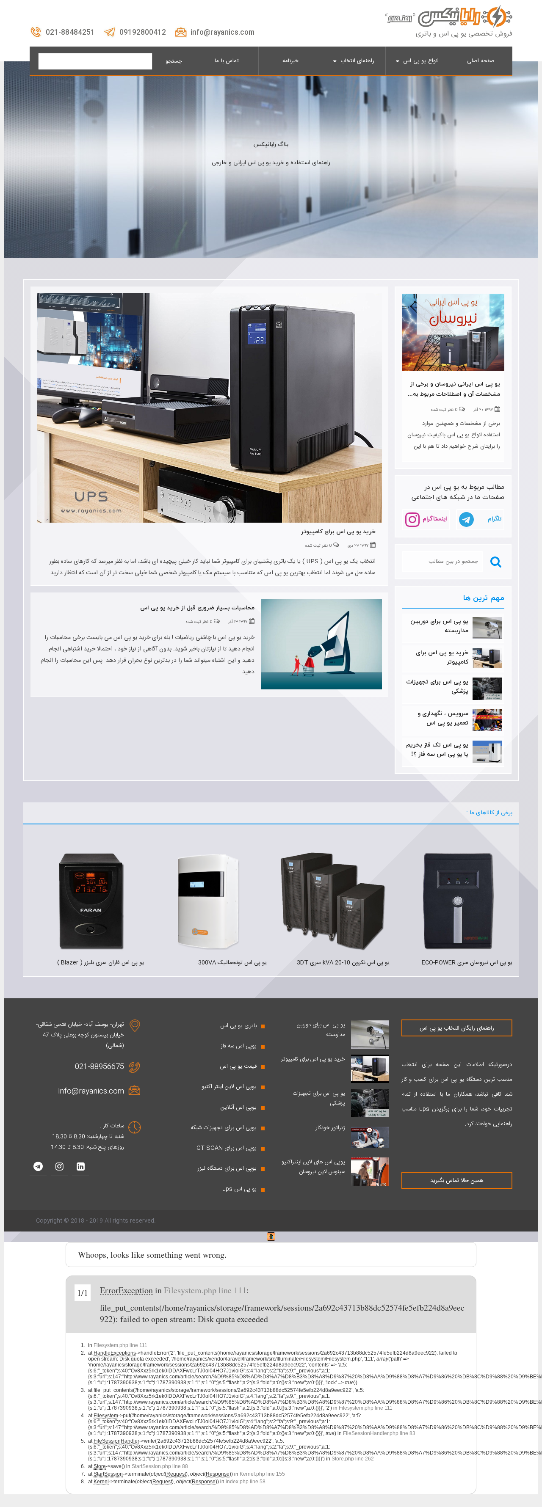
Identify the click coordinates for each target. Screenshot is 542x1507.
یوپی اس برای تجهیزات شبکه (224, 1127)
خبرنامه (290, 61)
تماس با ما (227, 61)
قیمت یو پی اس (238, 1066)
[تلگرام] (38, 1167)
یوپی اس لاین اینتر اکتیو (229, 1086)
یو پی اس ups (239, 1189)
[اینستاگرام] (59, 1167)
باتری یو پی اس (238, 1025)
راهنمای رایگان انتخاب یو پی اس (457, 1028)
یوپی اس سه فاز (239, 1046)
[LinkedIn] (80, 1167)
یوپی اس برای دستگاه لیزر (227, 1168)
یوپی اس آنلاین (239, 1107)
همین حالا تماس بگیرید (457, 1180)
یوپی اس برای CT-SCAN (226, 1148)
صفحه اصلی (481, 61)
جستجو (174, 61)
